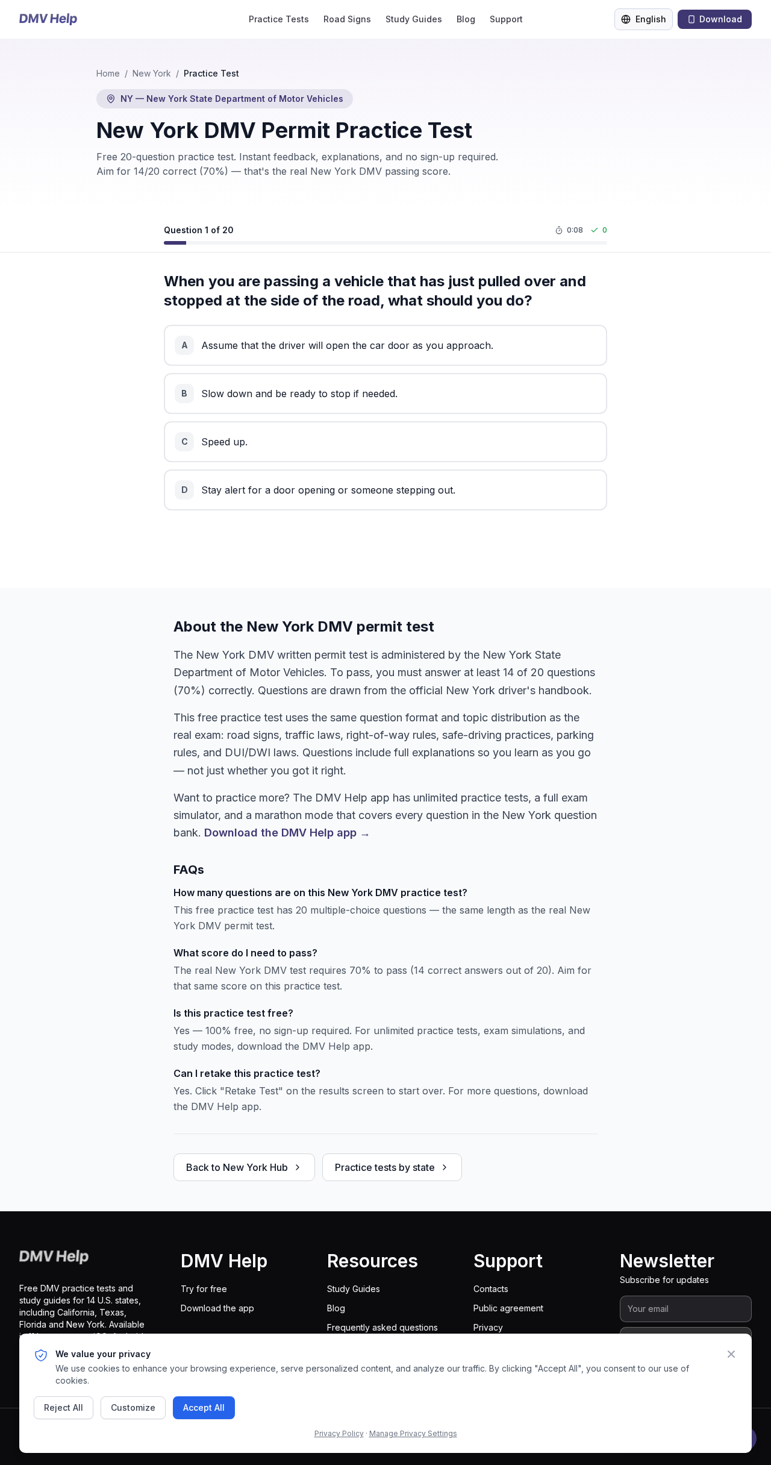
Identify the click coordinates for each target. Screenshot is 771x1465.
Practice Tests (279, 19)
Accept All (204, 1407)
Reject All (63, 1407)
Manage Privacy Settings (413, 1433)
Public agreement (508, 1308)
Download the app (217, 1308)
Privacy (488, 1327)
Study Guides (414, 19)
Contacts (490, 1289)
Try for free (204, 1289)
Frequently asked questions (382, 1327)
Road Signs (347, 19)
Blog (466, 19)
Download (720, 19)
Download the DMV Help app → (287, 832)
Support (506, 19)
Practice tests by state (385, 1167)
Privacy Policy (339, 1433)
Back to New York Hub (237, 1167)
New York (152, 73)
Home (108, 73)
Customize (133, 1407)
